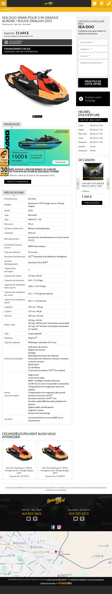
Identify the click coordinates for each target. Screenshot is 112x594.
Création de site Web (47, 583)
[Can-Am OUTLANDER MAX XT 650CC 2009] (93, 171)
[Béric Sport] (49, 3)
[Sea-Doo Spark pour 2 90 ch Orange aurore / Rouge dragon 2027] (55, 453)
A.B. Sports (6, 9)
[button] (78, 184)
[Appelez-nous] (108, 3)
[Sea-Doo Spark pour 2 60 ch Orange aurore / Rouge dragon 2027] (19, 453)
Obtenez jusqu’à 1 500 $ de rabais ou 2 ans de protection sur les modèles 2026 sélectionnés (31, 170)
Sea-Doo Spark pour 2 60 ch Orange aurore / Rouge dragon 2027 (19, 470)
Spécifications (14, 192)
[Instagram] (59, 527)
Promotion (11, 124)
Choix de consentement (95, 579)
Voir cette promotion (17, 182)
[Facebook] (53, 527)
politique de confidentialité (56, 579)
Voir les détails (92, 203)
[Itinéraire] (101, 3)
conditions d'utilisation (78, 579)
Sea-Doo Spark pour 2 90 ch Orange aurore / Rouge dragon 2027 (55, 470)
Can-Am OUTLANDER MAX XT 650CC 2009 (93, 184)
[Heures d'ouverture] (94, 3)
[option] (93, 184)
